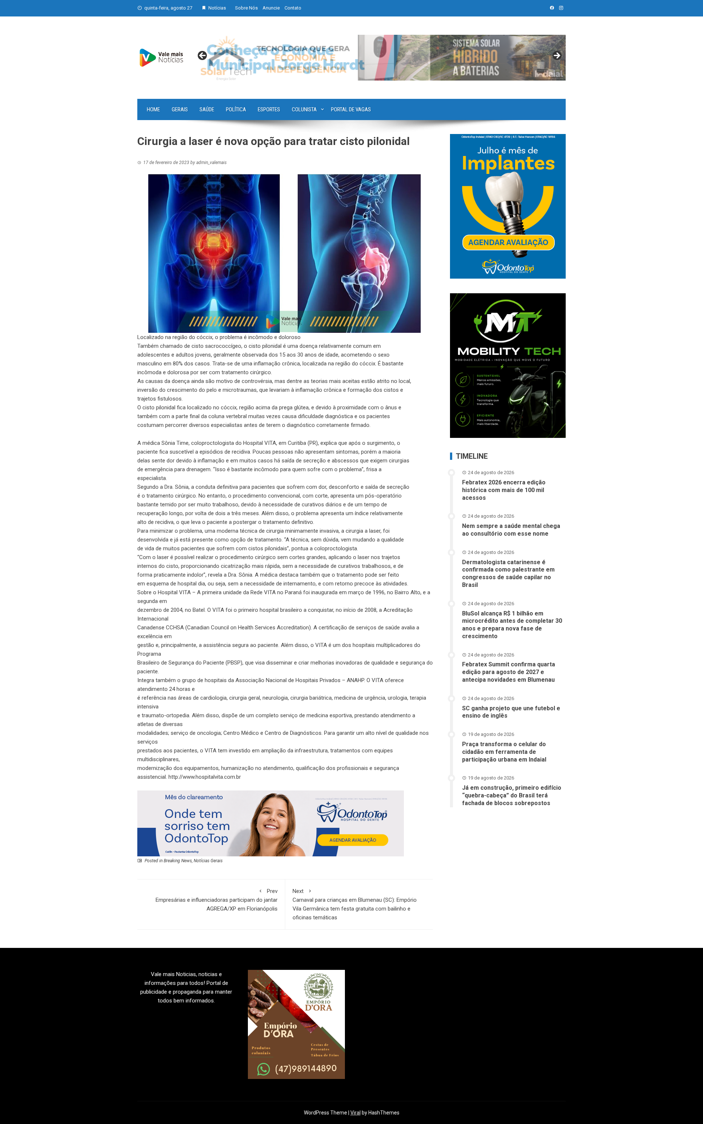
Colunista (304, 109)
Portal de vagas (351, 109)
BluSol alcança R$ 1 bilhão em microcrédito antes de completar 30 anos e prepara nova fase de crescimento (512, 625)
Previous (202, 56)
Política (236, 109)
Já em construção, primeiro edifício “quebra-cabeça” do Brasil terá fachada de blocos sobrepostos (511, 795)
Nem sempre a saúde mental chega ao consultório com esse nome (511, 529)
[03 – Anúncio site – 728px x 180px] (270, 823)
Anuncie (271, 8)
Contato (292, 8)
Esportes (269, 109)
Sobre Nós (246, 8)
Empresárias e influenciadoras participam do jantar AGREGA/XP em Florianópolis (217, 900)
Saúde (207, 109)
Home (153, 109)
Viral (355, 1113)
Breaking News (178, 860)
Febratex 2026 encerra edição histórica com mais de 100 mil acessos (504, 490)
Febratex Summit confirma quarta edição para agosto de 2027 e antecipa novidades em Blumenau (508, 672)
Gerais (180, 109)
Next (556, 56)
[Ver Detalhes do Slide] (380, 58)
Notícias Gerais (208, 860)
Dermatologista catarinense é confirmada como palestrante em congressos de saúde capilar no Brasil (508, 573)
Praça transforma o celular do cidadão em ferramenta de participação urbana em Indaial (504, 752)
